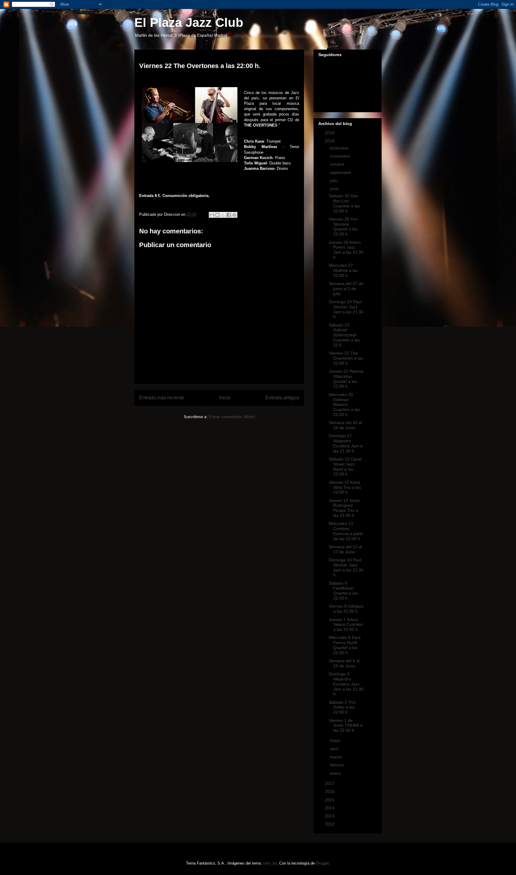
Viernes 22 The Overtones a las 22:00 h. (346, 358)
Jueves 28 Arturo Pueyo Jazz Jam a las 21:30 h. (346, 250)
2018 (330, 140)
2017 (330, 783)
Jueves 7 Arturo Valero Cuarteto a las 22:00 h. (346, 624)
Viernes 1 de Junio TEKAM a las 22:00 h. (346, 725)
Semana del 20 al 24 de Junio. (345, 425)
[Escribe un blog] (217, 215)
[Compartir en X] (223, 215)
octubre (337, 164)
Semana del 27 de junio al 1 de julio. (346, 288)
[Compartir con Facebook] (229, 215)
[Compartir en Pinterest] (234, 215)
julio (334, 180)
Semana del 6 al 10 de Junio (344, 663)
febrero (337, 764)
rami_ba (270, 863)
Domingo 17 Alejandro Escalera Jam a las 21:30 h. (346, 443)
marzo (336, 756)
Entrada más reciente (161, 397)
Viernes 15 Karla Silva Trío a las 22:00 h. (345, 487)
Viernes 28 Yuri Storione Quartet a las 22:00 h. (343, 226)
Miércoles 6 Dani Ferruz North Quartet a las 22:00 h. (344, 645)
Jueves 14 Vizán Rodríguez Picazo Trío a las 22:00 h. (344, 508)
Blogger (322, 863)
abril (334, 748)
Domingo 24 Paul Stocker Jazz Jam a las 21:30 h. (346, 309)
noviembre (340, 156)
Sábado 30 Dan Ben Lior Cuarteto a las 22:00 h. (344, 203)
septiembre (341, 172)
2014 (330, 807)
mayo (336, 740)
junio (335, 188)
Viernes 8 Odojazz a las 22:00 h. (346, 609)
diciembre (340, 148)
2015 (330, 799)
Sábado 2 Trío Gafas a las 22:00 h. (342, 707)
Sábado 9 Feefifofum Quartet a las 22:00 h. (343, 590)
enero (336, 773)
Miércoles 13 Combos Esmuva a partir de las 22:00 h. (346, 531)
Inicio (225, 397)
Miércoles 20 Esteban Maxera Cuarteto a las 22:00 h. (344, 404)
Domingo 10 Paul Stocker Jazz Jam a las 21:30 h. (346, 567)
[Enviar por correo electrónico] (212, 215)
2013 (330, 816)
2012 (330, 824)
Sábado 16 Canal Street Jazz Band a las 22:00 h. (345, 466)
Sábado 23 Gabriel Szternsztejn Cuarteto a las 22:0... (344, 335)
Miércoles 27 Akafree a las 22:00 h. (343, 270)
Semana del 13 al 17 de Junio (345, 549)
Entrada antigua (282, 397)
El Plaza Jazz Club (188, 23)
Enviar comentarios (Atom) (232, 417)
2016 (330, 791)
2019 (330, 132)
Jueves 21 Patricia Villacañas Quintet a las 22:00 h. (346, 379)
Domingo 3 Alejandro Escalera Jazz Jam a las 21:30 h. (346, 683)
